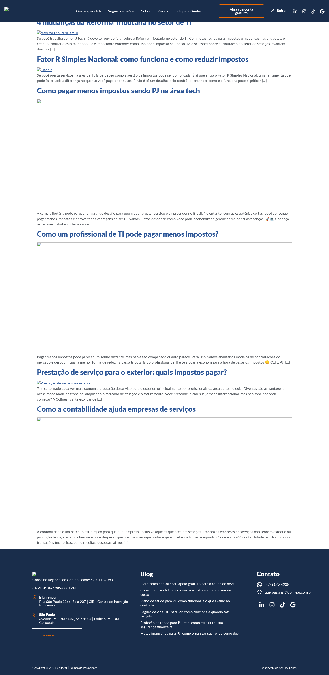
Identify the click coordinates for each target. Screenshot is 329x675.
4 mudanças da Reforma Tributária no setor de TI (114, 22)
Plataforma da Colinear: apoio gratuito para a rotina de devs (187, 584)
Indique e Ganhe (188, 11)
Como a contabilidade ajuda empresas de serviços (116, 409)
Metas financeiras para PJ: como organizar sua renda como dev (189, 633)
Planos (162, 11)
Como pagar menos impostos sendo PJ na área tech (118, 91)
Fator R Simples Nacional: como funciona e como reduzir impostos (142, 59)
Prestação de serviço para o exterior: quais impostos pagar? (132, 372)
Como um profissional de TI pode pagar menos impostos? (127, 234)
